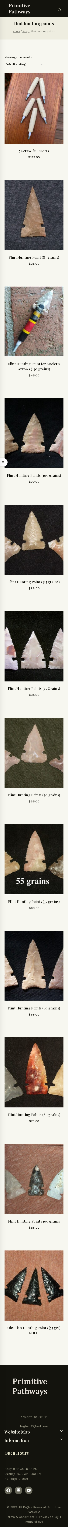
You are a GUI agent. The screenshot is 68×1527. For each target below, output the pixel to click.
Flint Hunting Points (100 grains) (34, 475)
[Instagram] (18, 1490)
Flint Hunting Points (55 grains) (34, 901)
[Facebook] (8, 1490)
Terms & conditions (20, 1517)
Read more (34, 167)
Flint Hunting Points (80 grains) (34, 1114)
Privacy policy (48, 1517)
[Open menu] (49, 9)
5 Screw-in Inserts (34, 151)
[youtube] (28, 1490)
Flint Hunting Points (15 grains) (34, 582)
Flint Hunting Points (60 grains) (34, 1008)
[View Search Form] (59, 8)
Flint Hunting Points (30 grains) (34, 795)
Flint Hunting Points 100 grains (34, 1221)
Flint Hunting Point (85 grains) (34, 257)
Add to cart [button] (34, 274)
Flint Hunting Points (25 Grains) (34, 688)
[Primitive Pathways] (19, 9)
